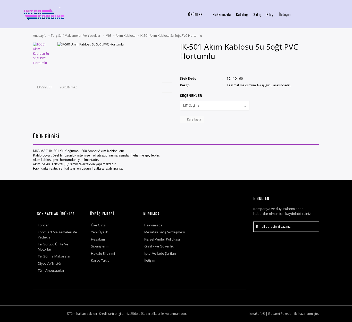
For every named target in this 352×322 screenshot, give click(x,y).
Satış (257, 14)
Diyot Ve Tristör (50, 263)
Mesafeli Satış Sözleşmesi (164, 232)
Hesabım (98, 239)
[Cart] (342, 14)
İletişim (285, 14)
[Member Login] (325, 14)
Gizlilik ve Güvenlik (159, 246)
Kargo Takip (100, 260)
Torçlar (43, 225)
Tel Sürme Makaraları (54, 256)
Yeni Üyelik (99, 232)
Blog (270, 14)
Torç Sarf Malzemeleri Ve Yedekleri (57, 235)
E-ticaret (274, 313)
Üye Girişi (98, 225)
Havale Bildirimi (103, 253)
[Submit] (312, 227)
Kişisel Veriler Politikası (162, 239)
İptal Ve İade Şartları (160, 253)
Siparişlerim (100, 246)
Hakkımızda (222, 14)
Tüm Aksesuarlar (51, 270)
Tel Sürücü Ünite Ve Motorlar (53, 247)
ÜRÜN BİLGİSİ (46, 136)
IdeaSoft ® (257, 313)
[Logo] (44, 14)
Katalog (242, 14)
